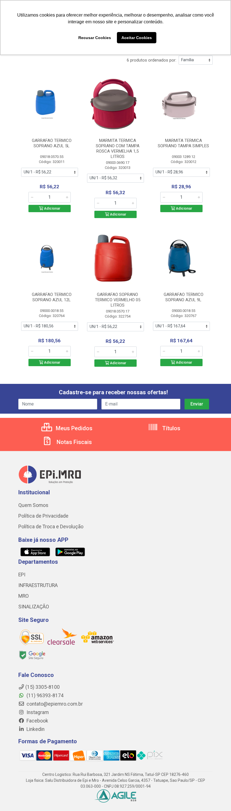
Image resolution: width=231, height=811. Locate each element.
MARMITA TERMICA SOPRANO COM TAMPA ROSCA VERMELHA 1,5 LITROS (117, 148)
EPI (21, 574)
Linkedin (35, 729)
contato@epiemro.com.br (54, 704)
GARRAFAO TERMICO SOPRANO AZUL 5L (52, 143)
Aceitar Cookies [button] (136, 37)
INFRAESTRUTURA (38, 585)
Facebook (36, 721)
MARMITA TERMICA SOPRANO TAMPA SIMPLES (183, 143)
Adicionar (51, 208)
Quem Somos (33, 505)
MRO (23, 596)
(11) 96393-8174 (44, 695)
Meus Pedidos (73, 428)
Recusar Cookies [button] (94, 37)
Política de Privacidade (43, 516)
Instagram (37, 712)
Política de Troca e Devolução (50, 526)
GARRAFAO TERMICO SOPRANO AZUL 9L (183, 297)
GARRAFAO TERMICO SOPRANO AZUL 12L (52, 297)
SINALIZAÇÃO (33, 607)
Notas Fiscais (73, 442)
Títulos (170, 428)
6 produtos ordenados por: (151, 60)
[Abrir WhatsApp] (216, 796)
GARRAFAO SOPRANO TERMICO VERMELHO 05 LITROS (117, 300)
